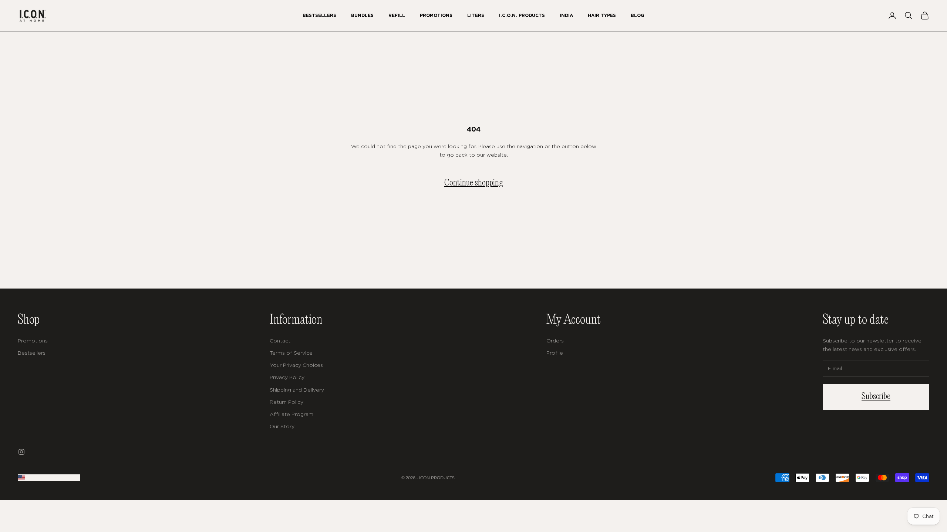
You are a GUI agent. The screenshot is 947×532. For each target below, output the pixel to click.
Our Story (282, 426)
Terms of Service (291, 352)
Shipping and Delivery (297, 389)
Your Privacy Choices (296, 365)
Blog (637, 15)
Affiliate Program (291, 414)
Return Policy (286, 402)
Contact (280, 340)
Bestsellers (319, 15)
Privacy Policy (287, 377)
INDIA (566, 15)
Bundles (362, 15)
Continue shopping (473, 183)
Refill (396, 15)
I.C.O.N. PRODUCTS (522, 15)
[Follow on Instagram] (21, 452)
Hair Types (602, 15)
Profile (554, 352)
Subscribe (876, 397)
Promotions (436, 15)
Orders (555, 340)
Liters (475, 15)
